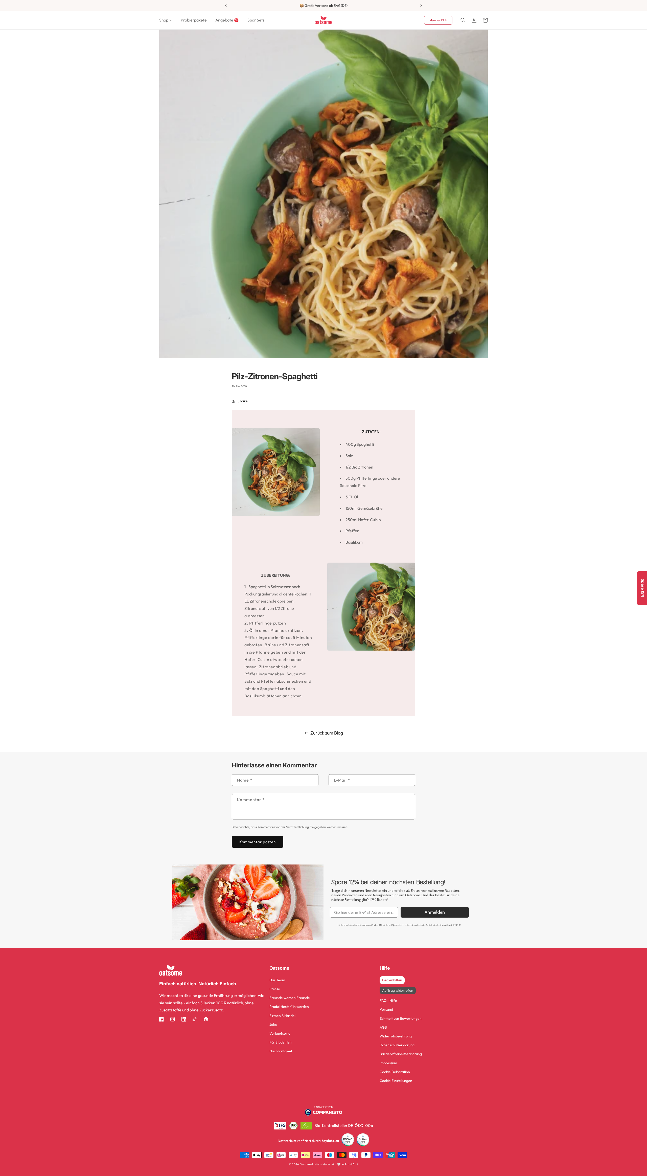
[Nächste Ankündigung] (421, 5)
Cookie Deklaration (395, 1072)
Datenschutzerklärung (397, 1045)
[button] (165, 20)
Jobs (273, 1024)
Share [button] (243, 401)
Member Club (438, 20)
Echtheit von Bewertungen (401, 1018)
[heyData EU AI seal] (363, 1140)
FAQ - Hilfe (388, 1000)
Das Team (277, 980)
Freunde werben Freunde (289, 997)
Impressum (388, 1063)
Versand (386, 1009)
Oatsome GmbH (309, 1164)
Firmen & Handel (282, 1015)
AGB (383, 1027)
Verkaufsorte (279, 1033)
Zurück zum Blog (326, 733)
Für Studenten (280, 1042)
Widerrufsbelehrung (396, 1036)
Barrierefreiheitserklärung (401, 1054)
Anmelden (435, 912)
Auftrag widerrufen (397, 990)
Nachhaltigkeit (280, 1051)
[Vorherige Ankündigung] (226, 5)
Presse (274, 989)
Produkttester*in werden (289, 1006)
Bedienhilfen (392, 980)
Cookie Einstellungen (396, 1080)
